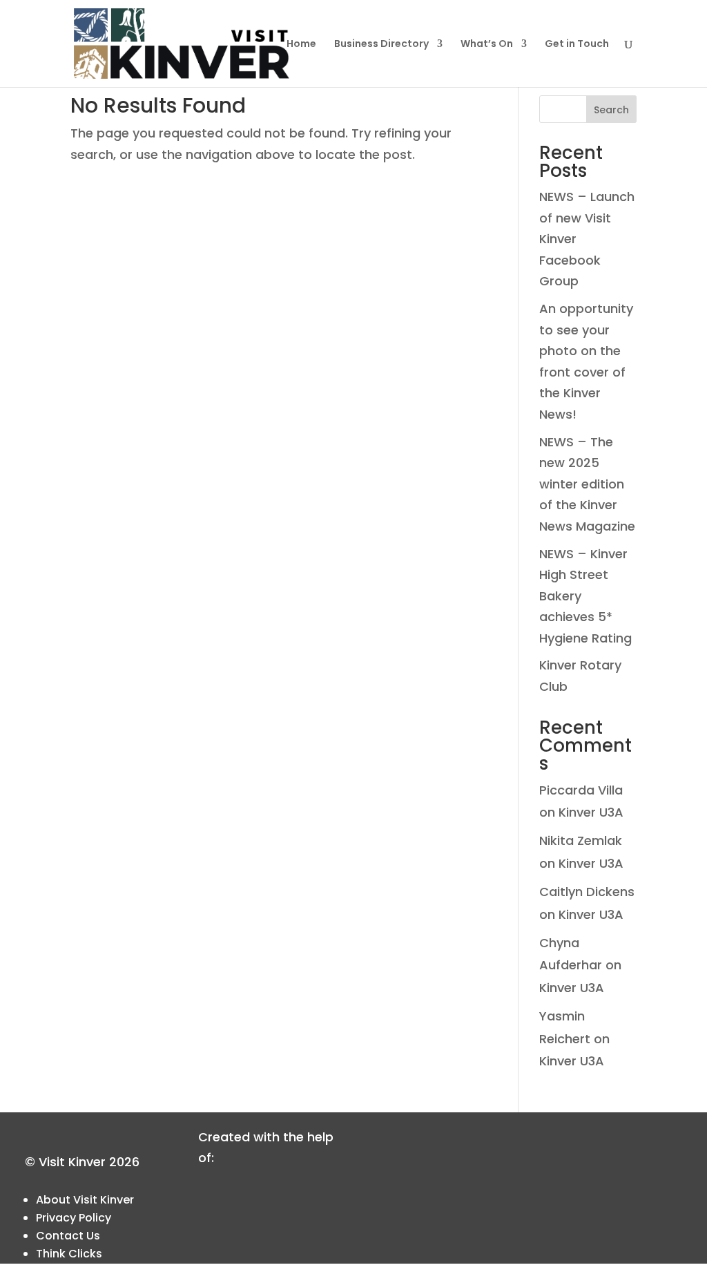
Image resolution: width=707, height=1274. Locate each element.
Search (611, 110)
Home (301, 44)
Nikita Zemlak (580, 840)
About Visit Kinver (85, 1200)
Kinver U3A (591, 812)
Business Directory (381, 44)
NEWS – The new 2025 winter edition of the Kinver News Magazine (587, 484)
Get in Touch (577, 44)
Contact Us (68, 1236)
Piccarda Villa (581, 790)
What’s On (487, 44)
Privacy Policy (73, 1218)
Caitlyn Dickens (587, 891)
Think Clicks (69, 1254)
